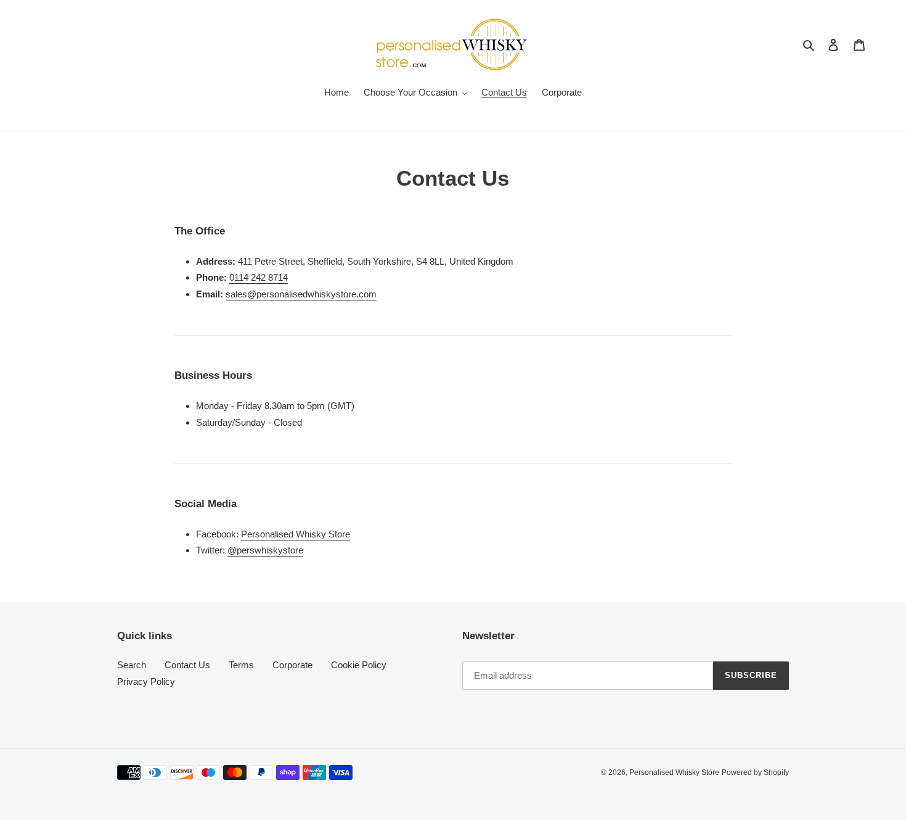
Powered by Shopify (755, 772)
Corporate (292, 665)
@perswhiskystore (265, 550)
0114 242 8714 (258, 277)
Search (131, 665)
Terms (241, 665)
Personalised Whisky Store (295, 534)
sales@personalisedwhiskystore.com (301, 294)
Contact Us (187, 665)
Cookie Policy (358, 665)
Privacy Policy (146, 681)
